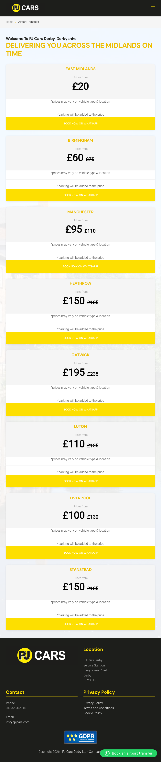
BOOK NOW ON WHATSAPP (80, 123)
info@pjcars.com (17, 722)
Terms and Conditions (98, 708)
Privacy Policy (93, 703)
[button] (153, 8)
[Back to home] (25, 8)
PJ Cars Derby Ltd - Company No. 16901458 (92, 752)
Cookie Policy (92, 713)
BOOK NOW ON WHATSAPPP (80, 266)
